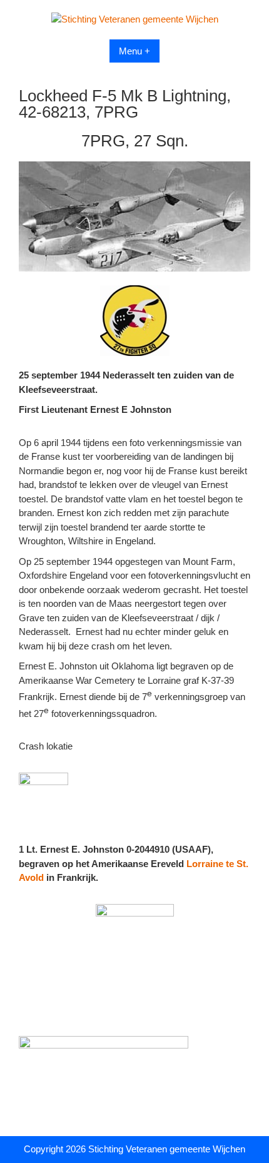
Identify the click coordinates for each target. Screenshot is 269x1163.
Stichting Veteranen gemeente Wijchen (166, 1149)
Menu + (134, 51)
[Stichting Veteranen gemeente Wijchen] (134, 19)
